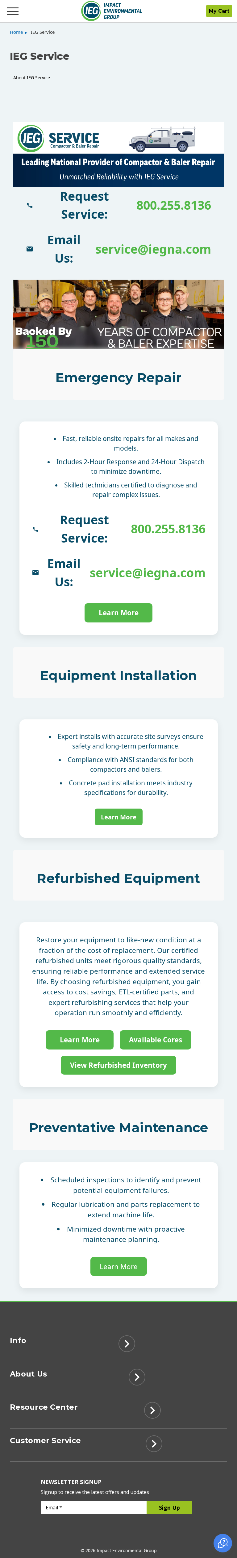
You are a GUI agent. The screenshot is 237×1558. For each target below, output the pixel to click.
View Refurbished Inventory (118, 1065)
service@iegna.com (153, 249)
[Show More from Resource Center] (152, 1412)
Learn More (119, 613)
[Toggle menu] (13, 11)
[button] (223, 1543)
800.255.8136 (173, 205)
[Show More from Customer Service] (154, 1445)
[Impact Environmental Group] (112, 11)
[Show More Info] (126, 1345)
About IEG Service (31, 78)
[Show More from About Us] (137, 1379)
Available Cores (155, 1040)
